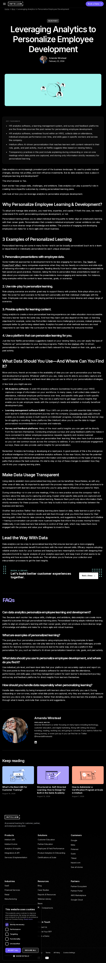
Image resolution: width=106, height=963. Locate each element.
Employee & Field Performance (51, 848)
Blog (13, 9)
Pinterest (74, 849)
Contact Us (42, 927)
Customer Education (46, 839)
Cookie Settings (69, 953)
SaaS (7, 886)
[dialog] (22, 932)
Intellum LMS (10, 839)
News (40, 903)
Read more (28, 919)
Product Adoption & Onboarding (51, 853)
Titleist (73, 858)
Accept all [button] (13, 950)
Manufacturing (11, 899)
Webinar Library (44, 899)
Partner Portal (76, 891)
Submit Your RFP (45, 932)
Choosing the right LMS (81, 413)
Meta (73, 845)
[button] (22, 956)
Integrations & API (12, 853)
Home (7, 9)
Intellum (75, 344)
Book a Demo (43, 936)
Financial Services (12, 890)
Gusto (73, 854)
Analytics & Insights (13, 848)
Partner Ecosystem (79, 886)
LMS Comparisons (45, 908)
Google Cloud (77, 900)
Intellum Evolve (11, 844)
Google (74, 840)
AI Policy (57, 953)
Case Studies (43, 890)
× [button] (38, 907)
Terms (48, 953)
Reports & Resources (47, 894)
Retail (7, 894)
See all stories (77, 867)
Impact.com (75, 862)
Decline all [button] (30, 950)
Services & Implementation (16, 857)
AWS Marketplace (78, 895)
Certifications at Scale (47, 857)
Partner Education (45, 844)
